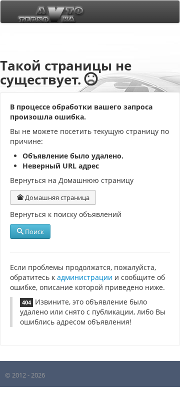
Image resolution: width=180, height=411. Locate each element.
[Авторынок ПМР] (48, 11)
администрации (84, 277)
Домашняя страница (57, 197)
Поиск (34, 231)
